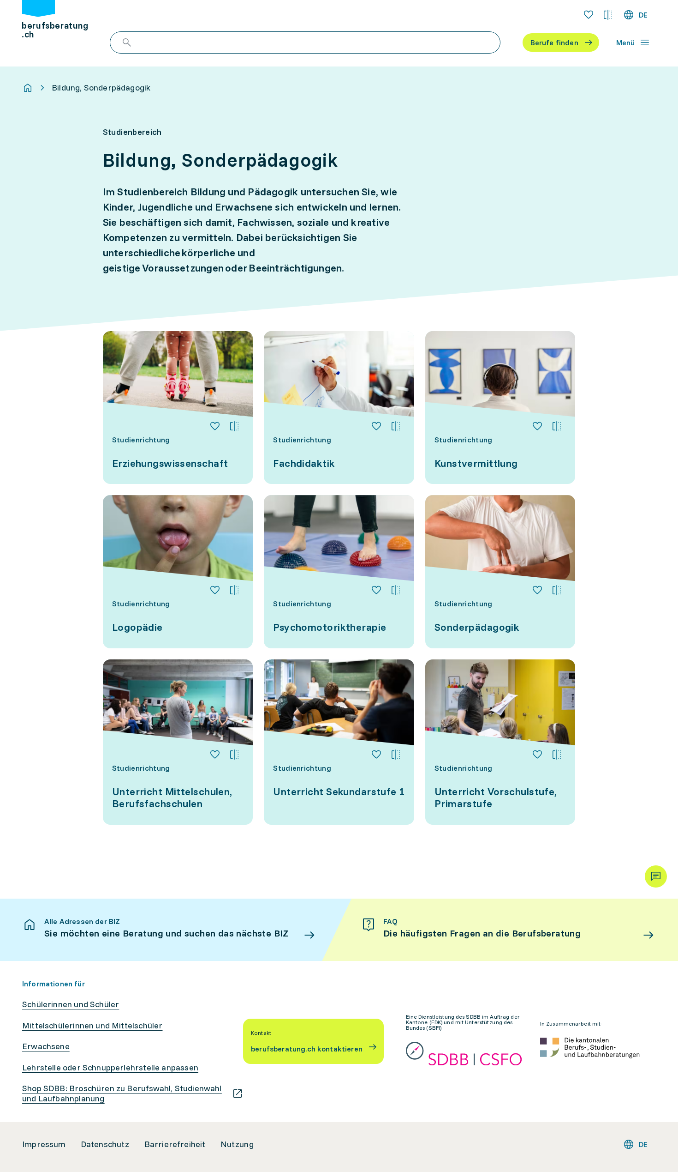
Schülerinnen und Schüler (70, 1004)
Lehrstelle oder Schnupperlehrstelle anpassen (110, 1068)
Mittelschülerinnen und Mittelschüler (92, 1026)
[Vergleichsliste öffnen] (608, 15)
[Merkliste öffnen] (588, 15)
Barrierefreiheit (175, 1144)
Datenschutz (105, 1144)
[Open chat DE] (656, 876)
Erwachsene (46, 1046)
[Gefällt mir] (215, 426)
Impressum (44, 1144)
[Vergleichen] (234, 426)
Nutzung (237, 1144)
